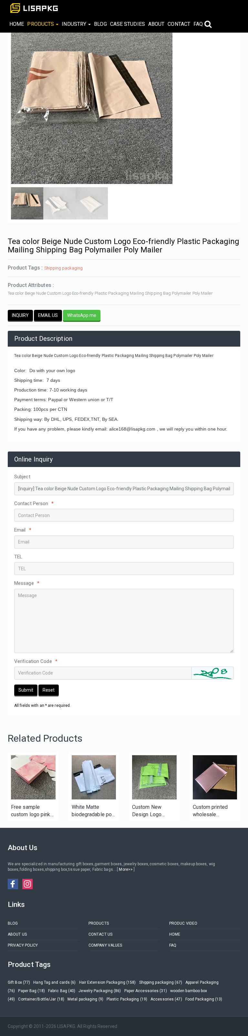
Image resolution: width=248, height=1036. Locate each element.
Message (26, 583)
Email (22, 530)
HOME (16, 24)
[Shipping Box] (94, 777)
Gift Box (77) (19, 982)
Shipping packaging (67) (160, 982)
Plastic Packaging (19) (127, 999)
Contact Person (34, 503)
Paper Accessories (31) (145, 991)
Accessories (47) (166, 999)
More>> (126, 869)
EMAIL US (48, 315)
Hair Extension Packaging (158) (107, 982)
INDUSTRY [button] (75, 24)
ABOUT (156, 24)
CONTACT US (100, 934)
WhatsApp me (81, 315)
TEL (18, 557)
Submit (25, 690)
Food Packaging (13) (203, 999)
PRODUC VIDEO (183, 923)
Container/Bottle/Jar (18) (41, 999)
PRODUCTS (98, 923)
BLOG (100, 24)
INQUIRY (20, 315)
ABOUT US (17, 934)
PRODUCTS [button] (41, 24)
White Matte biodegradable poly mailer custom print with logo (94, 811)
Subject (22, 477)
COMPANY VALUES (105, 945)
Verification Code (35, 661)
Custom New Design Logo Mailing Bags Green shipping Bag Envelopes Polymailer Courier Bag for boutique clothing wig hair (153, 811)
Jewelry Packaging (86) (99, 991)
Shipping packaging (63, 268)
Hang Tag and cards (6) (54, 982)
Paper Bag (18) (31, 991)
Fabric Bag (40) (62, 991)
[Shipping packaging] (33, 777)
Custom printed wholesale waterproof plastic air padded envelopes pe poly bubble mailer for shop (214, 811)
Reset (49, 690)
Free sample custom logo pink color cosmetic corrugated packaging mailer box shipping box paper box (30, 811)
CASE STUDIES (127, 24)
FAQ (198, 24)
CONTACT (179, 24)
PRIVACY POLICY (23, 945)
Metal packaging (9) (85, 999)
